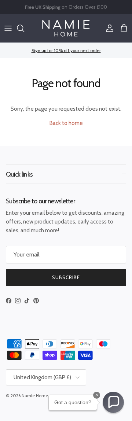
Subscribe (66, 277)
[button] (113, 402)
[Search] (24, 28)
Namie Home (35, 395)
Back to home (66, 123)
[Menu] (8, 28)
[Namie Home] (66, 28)
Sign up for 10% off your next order (66, 50)
